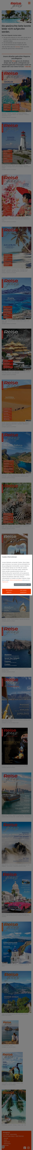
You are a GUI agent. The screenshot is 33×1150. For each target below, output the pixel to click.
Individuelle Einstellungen (21, 584)
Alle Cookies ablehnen (9, 591)
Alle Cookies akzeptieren (23, 591)
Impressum (5, 582)
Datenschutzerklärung (16, 580)
